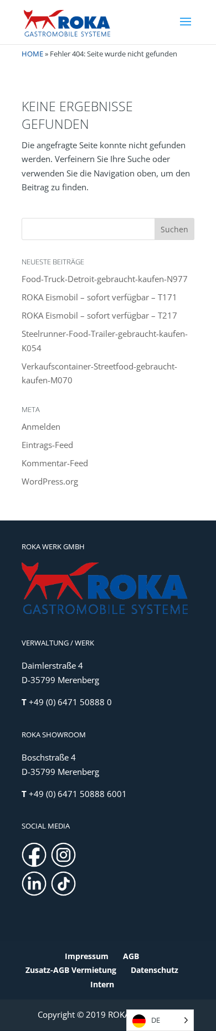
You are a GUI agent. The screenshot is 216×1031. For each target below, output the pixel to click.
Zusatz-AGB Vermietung (70, 970)
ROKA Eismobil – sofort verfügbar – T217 (99, 315)
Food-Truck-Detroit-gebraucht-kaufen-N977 (105, 278)
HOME (32, 54)
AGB (131, 956)
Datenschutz (154, 970)
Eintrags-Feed (47, 444)
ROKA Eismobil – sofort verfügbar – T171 (99, 297)
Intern (102, 984)
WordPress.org (50, 481)
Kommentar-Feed (55, 462)
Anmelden (41, 426)
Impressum (87, 956)
